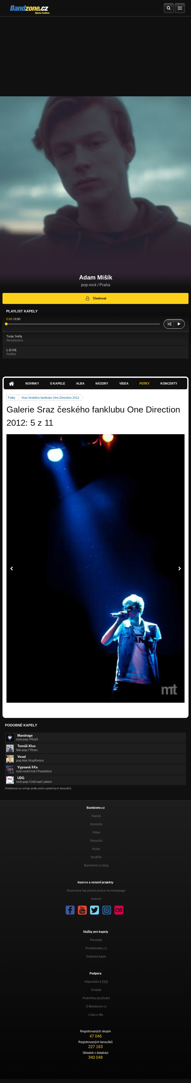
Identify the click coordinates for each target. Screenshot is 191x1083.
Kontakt (96, 990)
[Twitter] (94, 910)
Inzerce (96, 899)
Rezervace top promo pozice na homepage (96, 890)
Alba (80, 383)
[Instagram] (106, 910)
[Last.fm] (118, 910)
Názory (102, 383)
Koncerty (168, 383)
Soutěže (96, 857)
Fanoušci (96, 840)
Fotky (144, 383)
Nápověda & (96, 981)
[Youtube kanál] (82, 910)
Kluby (96, 849)
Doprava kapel (96, 956)
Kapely (96, 816)
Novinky (32, 383)
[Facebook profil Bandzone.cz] (70, 910)
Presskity (96, 940)
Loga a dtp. (96, 1014)
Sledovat (99, 298)
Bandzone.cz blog (96, 865)
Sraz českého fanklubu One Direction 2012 (50, 398)
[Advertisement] (95, 54)
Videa (124, 383)
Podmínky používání (96, 998)
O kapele (57, 383)
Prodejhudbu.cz (96, 948)
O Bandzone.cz (96, 1006)
